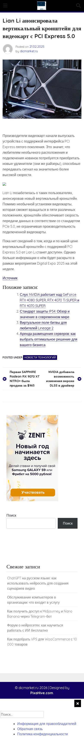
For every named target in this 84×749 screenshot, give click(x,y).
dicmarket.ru (29, 51)
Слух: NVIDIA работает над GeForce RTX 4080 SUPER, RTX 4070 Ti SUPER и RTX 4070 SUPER (49, 300)
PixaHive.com (41, 693)
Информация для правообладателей (46, 723)
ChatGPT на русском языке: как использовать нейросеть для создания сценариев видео (37, 583)
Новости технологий (40, 357)
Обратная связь (30, 729)
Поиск (11, 515)
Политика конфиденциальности (42, 734)
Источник (10, 278)
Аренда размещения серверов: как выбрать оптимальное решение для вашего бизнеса (48, 339)
